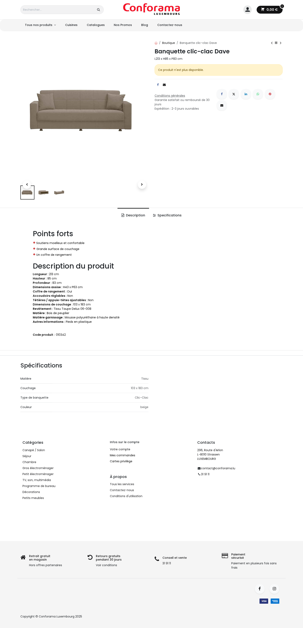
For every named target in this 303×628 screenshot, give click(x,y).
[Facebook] (222, 94)
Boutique (168, 43)
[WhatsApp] (258, 94)
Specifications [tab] (169, 215)
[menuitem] (40, 25)
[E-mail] (222, 105)
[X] (234, 94)
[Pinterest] (270, 94)
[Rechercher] (98, 10)
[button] (26, 185)
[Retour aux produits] (276, 43)
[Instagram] (275, 589)
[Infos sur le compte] (247, 9)
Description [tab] (135, 215)
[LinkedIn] (246, 94)
